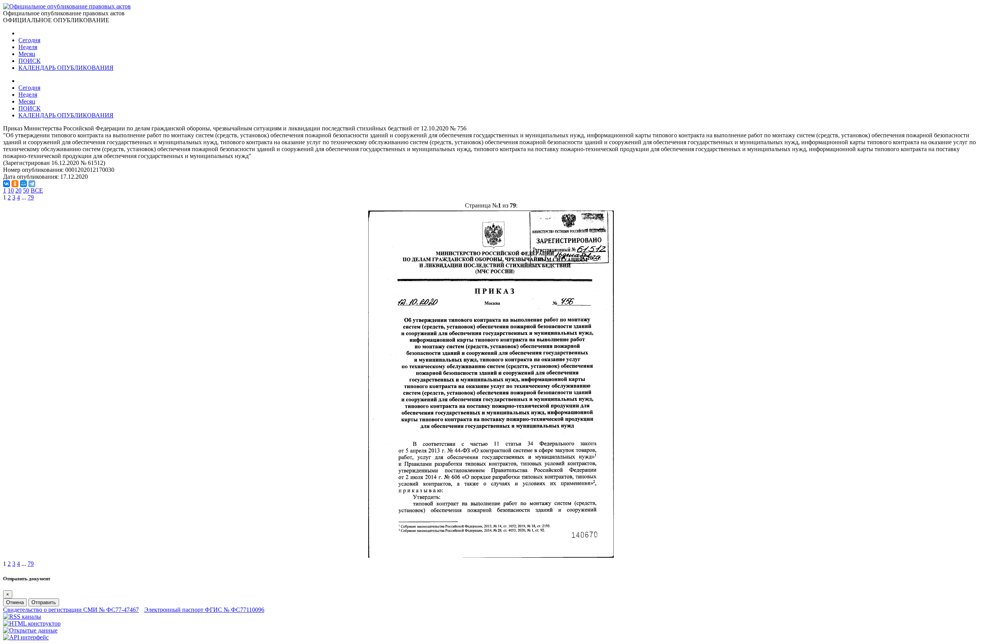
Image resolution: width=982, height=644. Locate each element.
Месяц (26, 54)
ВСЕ (37, 190)
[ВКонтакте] (6, 183)
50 (26, 190)
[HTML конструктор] (32, 623)
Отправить (43, 602)
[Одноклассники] (15, 183)
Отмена (15, 602)
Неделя (27, 47)
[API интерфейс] (26, 637)
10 (11, 190)
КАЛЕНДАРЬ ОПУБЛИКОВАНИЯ (66, 67)
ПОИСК (29, 61)
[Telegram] (31, 183)
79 (31, 197)
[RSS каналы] (22, 616)
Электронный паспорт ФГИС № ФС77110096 (204, 609)
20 (18, 190)
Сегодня (29, 40)
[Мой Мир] (23, 183)
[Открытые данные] (30, 630)
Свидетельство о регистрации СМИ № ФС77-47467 (71, 609)
